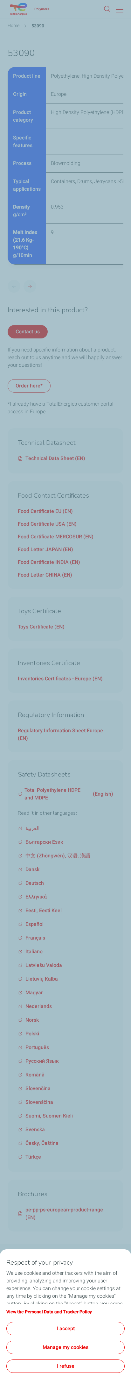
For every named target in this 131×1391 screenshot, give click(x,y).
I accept (66, 1328)
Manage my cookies (65, 1347)
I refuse (65, 1366)
